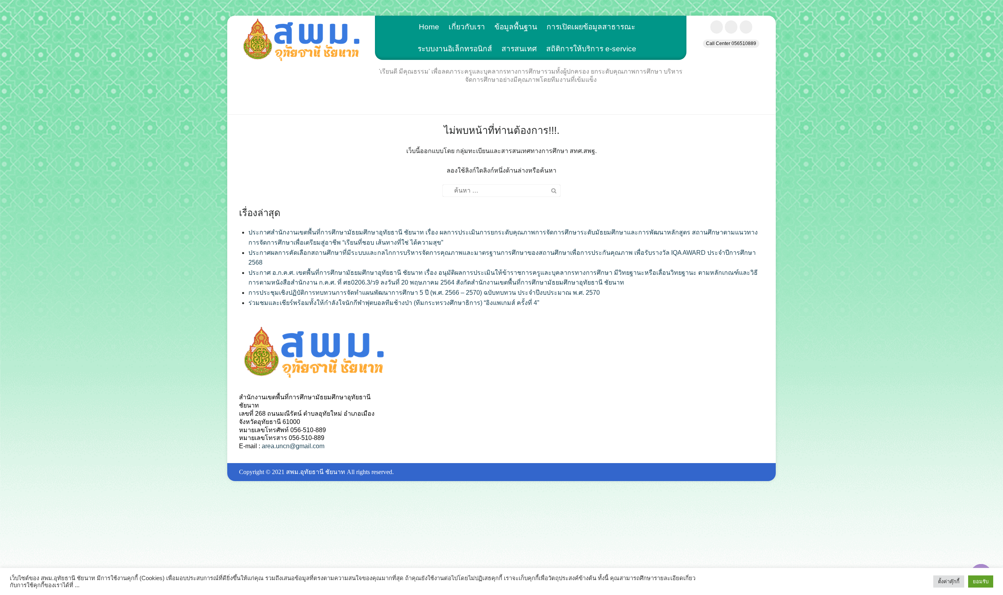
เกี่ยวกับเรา (467, 27)
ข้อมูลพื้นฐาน (515, 27)
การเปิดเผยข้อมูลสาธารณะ (591, 27)
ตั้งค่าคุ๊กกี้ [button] (949, 581)
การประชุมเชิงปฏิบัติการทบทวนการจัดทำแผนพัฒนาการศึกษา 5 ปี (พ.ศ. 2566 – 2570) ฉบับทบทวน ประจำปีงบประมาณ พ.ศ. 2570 (424, 292)
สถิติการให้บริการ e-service (591, 49)
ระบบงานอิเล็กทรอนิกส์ (455, 49)
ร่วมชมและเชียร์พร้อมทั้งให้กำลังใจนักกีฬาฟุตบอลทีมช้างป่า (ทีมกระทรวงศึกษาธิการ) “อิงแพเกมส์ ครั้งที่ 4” (393, 302)
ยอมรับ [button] (981, 581)
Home (429, 27)
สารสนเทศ (519, 49)
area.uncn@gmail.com (293, 446)
